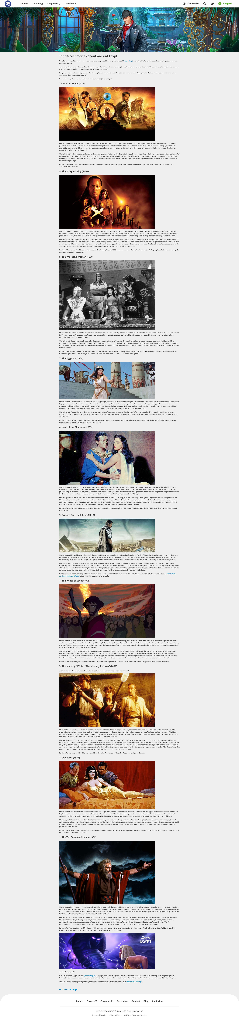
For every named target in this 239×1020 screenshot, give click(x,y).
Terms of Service (99, 1015)
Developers (70, 4)
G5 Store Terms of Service (135, 1015)
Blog (146, 1001)
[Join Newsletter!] (212, 4)
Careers (36, 4)
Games (24, 4)
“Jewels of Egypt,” (90, 976)
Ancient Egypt (128, 61)
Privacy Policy (115, 1015)
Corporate (53, 4)
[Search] (204, 4)
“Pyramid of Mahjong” (134, 982)
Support (227, 3)
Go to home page (68, 989)
